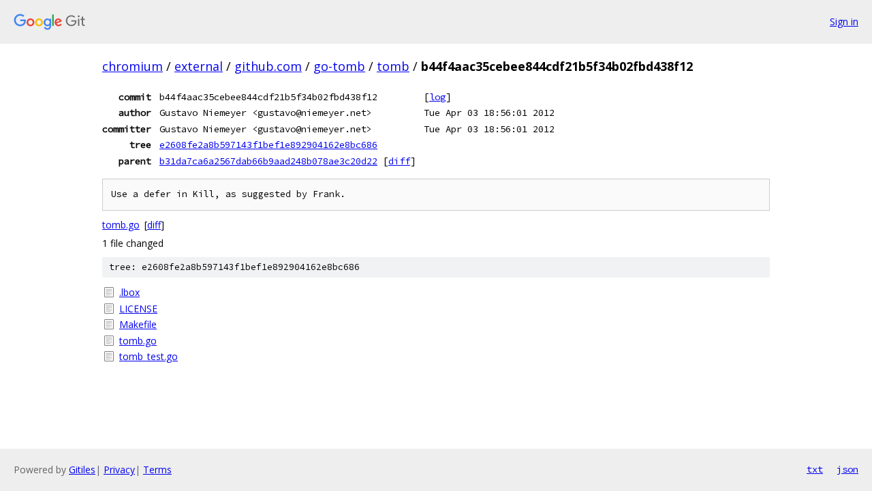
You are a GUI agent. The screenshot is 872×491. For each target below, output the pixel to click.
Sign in (844, 21)
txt (815, 469)
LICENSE (138, 308)
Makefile (138, 324)
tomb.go (121, 224)
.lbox (129, 292)
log (437, 97)
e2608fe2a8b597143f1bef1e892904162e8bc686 (268, 144)
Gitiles (82, 469)
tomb (393, 66)
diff (399, 161)
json (847, 469)
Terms (157, 469)
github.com (268, 66)
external (198, 66)
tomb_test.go (148, 356)
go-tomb (339, 66)
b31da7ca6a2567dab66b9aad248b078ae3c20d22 (268, 161)
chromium (132, 66)
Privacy (119, 469)
